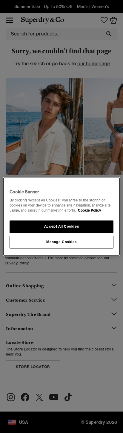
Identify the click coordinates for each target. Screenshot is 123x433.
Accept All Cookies (61, 226)
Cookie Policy (89, 210)
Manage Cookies (61, 242)
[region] (61, 216)
